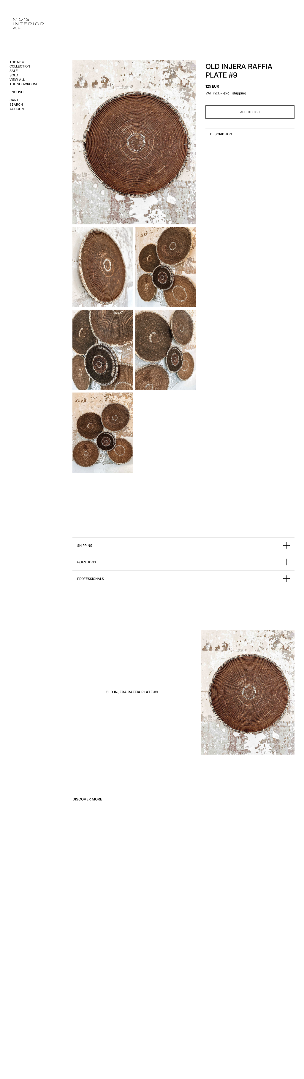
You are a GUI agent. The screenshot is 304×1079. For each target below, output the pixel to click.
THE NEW (17, 62)
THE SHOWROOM (23, 84)
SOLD (14, 75)
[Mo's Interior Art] (32, 24)
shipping (239, 93)
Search (16, 104)
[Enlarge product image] (134, 142)
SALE (14, 71)
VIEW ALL (17, 79)
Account (18, 109)
